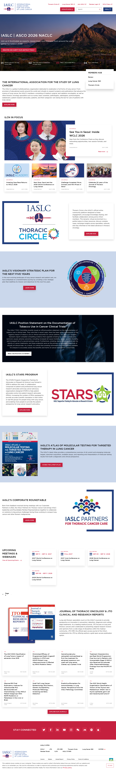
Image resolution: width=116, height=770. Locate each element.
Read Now (32, 50)
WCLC (42, 749)
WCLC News (107, 4)
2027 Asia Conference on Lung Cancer (70, 559)
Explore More (9, 104)
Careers (42, 759)
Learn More (29, 288)
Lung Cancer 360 (67, 4)
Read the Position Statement (19, 353)
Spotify (91, 730)
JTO (50, 749)
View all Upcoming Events (10, 560)
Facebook (50, 730)
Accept (110, 765)
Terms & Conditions (83, 759)
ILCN (56, 751)
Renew (90, 77)
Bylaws (50, 759)
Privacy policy (67, 767)
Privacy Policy (71, 759)
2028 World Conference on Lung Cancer (99, 559)
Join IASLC (81, 4)
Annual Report (59, 759)
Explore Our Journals (58, 711)
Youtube (64, 730)
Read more (101, 151)
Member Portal (45, 751)
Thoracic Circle (53, 4)
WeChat (78, 730)
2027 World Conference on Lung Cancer (42, 559)
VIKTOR (100, 749)
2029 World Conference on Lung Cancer (42, 578)
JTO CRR (60, 749)
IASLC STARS (67, 751)
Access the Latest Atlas (51, 465)
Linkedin (57, 730)
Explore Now (91, 233)
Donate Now (66, 9)
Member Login (93, 4)
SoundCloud (84, 730)
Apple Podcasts (98, 730)
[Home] (18, 7)
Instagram (71, 730)
